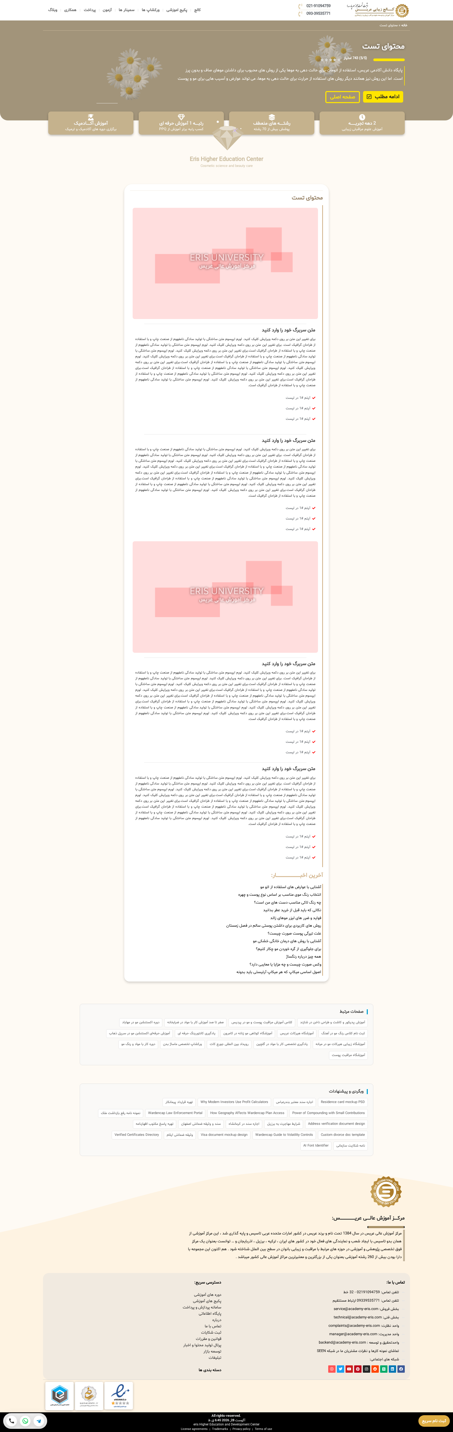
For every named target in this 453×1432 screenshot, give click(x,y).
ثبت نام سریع (434, 1421)
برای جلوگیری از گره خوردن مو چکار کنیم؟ (288, 949)
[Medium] (383, 1369)
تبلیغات (215, 1358)
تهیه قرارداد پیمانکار (179, 1102)
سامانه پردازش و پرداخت (202, 1307)
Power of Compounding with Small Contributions (328, 1113)
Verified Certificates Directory (137, 1135)
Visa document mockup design (224, 1135)
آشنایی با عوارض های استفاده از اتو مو (290, 887)
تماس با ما (213, 1326)
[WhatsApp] (25, 1420)
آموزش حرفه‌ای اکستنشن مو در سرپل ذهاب (139, 1033)
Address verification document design (336, 1124)
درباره (216, 1320)
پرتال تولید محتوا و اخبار (202, 1345)
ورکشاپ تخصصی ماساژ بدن (182, 1044)
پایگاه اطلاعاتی (210, 1314)
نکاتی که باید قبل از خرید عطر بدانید (292, 910)
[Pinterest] (358, 1369)
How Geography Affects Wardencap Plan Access (247, 1113)
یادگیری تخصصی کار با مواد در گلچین (282, 1044)
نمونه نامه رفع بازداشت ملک (120, 1113)
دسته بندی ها (210, 1370)
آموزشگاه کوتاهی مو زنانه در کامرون (247, 1033)
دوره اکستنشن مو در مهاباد (140, 1022)
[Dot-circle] (332, 1369)
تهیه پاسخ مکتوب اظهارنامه (154, 1124)
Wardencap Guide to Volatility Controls (284, 1135)
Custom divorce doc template (343, 1135)
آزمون (107, 10)
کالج (197, 10)
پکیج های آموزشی (207, 1301)
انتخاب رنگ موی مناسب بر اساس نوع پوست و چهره (279, 895)
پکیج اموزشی (176, 10)
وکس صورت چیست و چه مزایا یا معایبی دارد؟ (285, 964)
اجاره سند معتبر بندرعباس (294, 1102)
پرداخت (90, 10)
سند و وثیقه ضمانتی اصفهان (201, 1124)
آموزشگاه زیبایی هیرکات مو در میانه (340, 1044)
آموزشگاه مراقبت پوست (348, 1055)
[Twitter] (340, 1369)
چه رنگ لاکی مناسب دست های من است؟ (287, 902)
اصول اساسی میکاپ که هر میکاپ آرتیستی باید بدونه (278, 972)
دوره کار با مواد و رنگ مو (138, 1044)
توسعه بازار (212, 1351)
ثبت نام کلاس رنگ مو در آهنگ (343, 1033)
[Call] (11, 1420)
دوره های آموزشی (207, 1295)
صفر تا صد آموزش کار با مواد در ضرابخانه (195, 1022)
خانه (404, 25)
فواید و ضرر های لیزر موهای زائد (295, 918)
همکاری (70, 10)
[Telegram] (38, 1420)
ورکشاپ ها (150, 10)
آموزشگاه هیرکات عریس (297, 1033)
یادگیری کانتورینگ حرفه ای (196, 1033)
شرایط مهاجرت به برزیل (283, 1124)
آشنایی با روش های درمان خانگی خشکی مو (287, 941)
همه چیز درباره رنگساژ (303, 956)
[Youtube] (349, 1369)
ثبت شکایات (211, 1332)
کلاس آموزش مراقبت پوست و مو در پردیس (261, 1022)
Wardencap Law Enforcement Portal (175, 1113)
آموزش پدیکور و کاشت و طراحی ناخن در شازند (332, 1022)
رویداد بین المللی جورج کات (229, 1044)
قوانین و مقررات (208, 1339)
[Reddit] (375, 1369)
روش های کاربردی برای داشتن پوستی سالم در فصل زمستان (273, 926)
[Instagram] (366, 1369)
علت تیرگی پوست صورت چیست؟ (294, 933)
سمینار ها (126, 10)
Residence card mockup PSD (343, 1102)
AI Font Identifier (315, 1145)
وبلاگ (52, 10)
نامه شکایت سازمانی (350, 1145)
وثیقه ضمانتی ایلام (180, 1135)
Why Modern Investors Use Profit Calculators (234, 1102)
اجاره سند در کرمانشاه (244, 1124)
